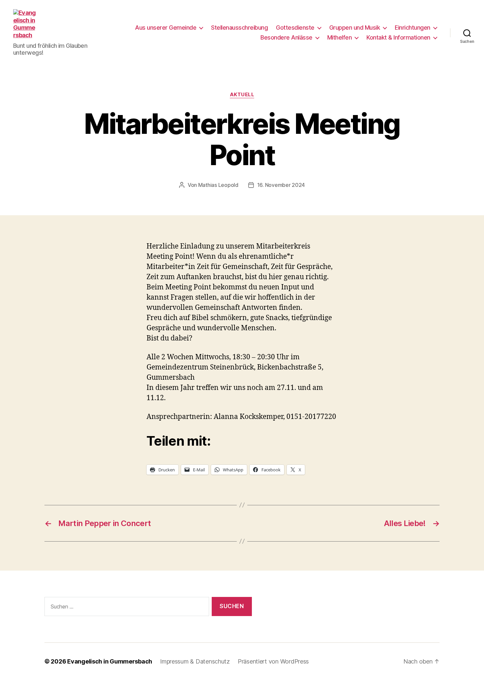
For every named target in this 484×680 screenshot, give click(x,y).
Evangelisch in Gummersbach (109, 661)
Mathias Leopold (218, 185)
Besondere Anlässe (286, 37)
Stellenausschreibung (239, 27)
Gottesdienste (295, 27)
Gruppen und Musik (354, 27)
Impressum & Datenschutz (195, 661)
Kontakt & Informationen (398, 37)
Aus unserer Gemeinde (165, 27)
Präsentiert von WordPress (273, 661)
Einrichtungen (412, 27)
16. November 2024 (281, 185)
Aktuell (242, 95)
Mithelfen (339, 37)
